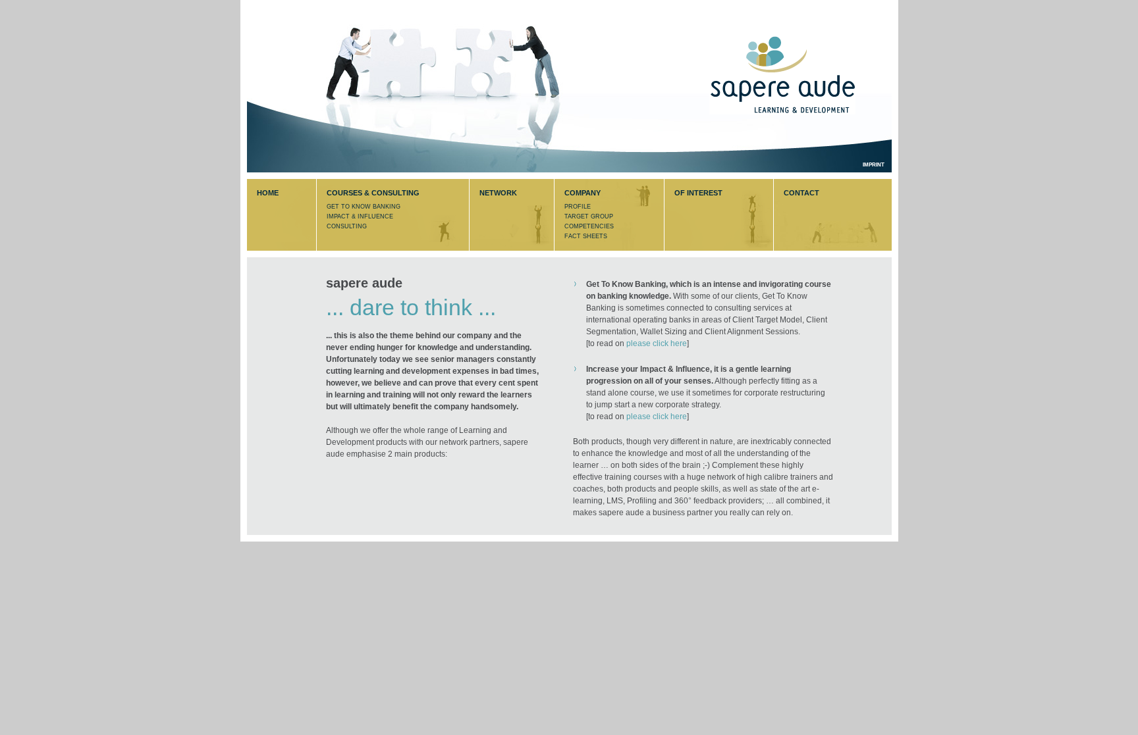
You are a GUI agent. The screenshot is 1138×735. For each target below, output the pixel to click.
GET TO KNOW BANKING (363, 206)
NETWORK (498, 193)
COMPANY (582, 193)
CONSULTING (347, 226)
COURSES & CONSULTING (373, 193)
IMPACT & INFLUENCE (360, 216)
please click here (656, 343)
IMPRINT (873, 165)
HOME (268, 193)
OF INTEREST (698, 193)
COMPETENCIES (589, 226)
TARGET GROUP (588, 216)
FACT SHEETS (585, 236)
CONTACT (801, 193)
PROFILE (577, 206)
